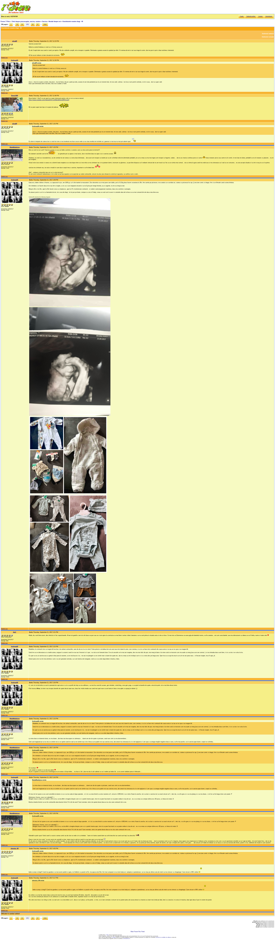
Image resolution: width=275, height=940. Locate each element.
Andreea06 (14, 60)
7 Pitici (107, 934)
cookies (114, 937)
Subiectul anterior (268, 33)
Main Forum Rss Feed (137, 931)
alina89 (14, 41)
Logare (260, 16)
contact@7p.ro (126, 938)
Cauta (241, 16)
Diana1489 (14, 95)
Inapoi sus (4, 57)
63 (17, 24)
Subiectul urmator (268, 37)
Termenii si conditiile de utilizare (163, 937)
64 (22, 24)
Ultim (45, 24)
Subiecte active (250, 16)
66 (33, 24)
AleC (14, 632)
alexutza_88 (14, 848)
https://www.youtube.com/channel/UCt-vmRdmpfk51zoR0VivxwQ (49, 100)
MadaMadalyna (15, 147)
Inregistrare (269, 16)
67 (37, 24)
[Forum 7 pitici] (16, 13)
